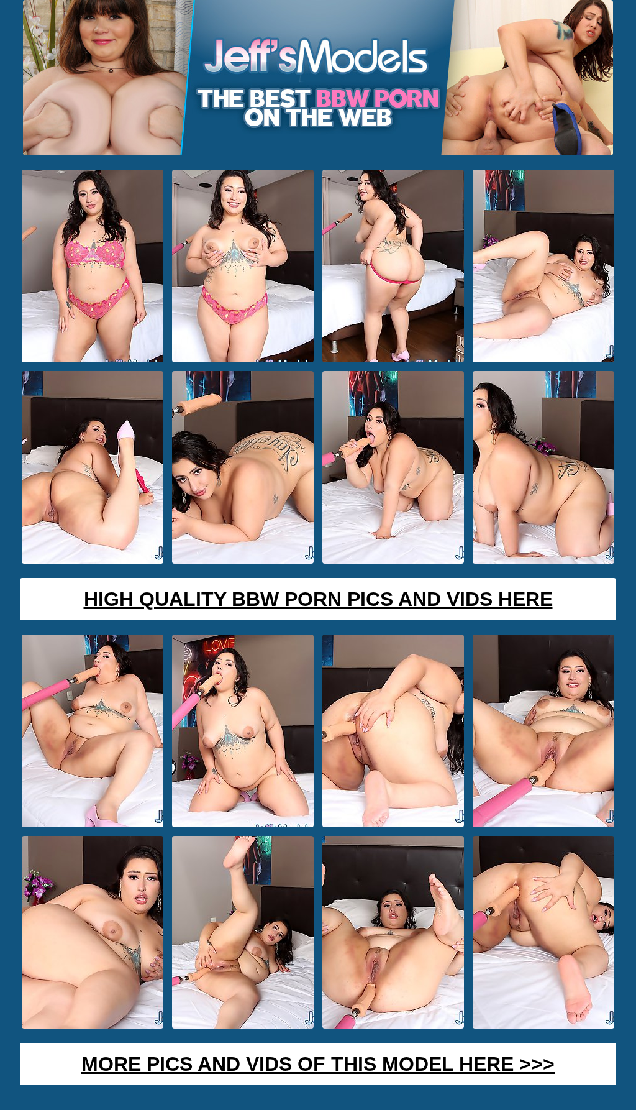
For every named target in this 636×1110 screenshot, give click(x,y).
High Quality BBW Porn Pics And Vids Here (318, 599)
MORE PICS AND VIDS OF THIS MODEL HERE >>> (318, 1064)
